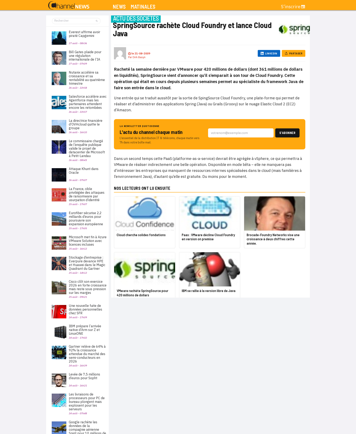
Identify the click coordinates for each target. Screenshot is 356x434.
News (119, 7)
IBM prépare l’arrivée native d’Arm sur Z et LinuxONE (85, 329)
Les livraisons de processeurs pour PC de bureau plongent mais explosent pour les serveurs (87, 401)
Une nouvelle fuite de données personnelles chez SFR (85, 309)
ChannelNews (68, 5)
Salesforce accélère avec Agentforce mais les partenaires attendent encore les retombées (88, 102)
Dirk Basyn (139, 57)
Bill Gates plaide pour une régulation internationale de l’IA (85, 55)
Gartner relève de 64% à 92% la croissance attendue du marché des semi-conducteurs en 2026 (87, 353)
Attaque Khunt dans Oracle (83, 171)
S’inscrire (290, 6)
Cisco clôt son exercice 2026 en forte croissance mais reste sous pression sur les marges (88, 287)
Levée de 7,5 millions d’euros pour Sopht (84, 376)
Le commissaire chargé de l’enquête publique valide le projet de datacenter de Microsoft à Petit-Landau (87, 148)
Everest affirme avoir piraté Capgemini (84, 34)
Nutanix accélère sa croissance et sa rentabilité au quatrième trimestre (87, 78)
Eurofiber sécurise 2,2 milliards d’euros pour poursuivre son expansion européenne (86, 218)
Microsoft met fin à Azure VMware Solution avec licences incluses (88, 240)
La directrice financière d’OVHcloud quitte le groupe (85, 124)
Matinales (143, 7)
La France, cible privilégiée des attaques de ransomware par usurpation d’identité (86, 194)
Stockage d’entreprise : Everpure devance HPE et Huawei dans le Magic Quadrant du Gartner (87, 263)
